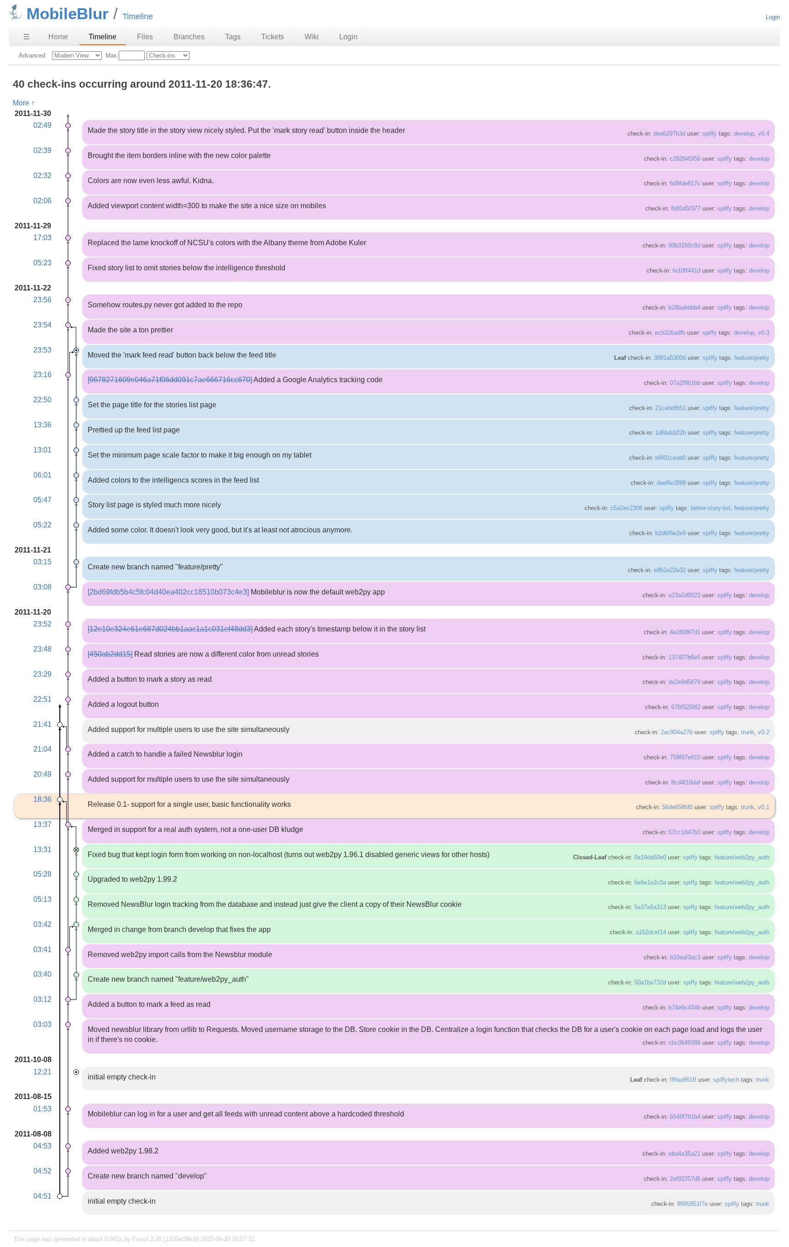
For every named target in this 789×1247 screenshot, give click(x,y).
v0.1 (763, 807)
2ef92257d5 (685, 1178)
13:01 (42, 450)
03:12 (42, 999)
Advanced (32, 55)
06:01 (42, 475)
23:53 (42, 350)
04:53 (42, 1146)
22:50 (42, 400)
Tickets (272, 37)
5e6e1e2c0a (650, 882)
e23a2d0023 (684, 595)
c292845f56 (685, 158)
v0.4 (763, 133)
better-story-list (711, 508)
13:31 (42, 849)
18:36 (42, 799)
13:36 (42, 425)
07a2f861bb (685, 382)
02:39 (42, 150)
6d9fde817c (685, 183)
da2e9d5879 (684, 682)
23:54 (42, 325)
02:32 (42, 175)
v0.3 (763, 332)
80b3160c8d (684, 245)
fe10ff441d (686, 270)
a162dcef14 (651, 932)
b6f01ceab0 (670, 457)
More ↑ (24, 103)
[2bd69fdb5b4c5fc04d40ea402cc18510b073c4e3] (168, 592)
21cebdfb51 (670, 408)
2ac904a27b (677, 732)
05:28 (42, 874)
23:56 (42, 300)
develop (744, 133)
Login (773, 17)
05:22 (42, 525)
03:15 (42, 562)
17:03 (42, 238)
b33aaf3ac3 (685, 957)
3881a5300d (670, 357)
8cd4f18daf (685, 782)
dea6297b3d (669, 133)
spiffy (709, 133)
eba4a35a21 (684, 1153)
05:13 (42, 899)
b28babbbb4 (684, 307)
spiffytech (726, 1079)
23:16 (42, 375)
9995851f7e (692, 1203)
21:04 (42, 749)
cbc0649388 (684, 1042)
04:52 (42, 1171)
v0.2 (763, 732)
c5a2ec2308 (626, 508)
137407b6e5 (684, 657)
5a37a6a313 (650, 907)
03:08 (42, 587)
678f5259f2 (685, 707)
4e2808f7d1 (685, 632)
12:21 (42, 1072)
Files (145, 37)
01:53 (42, 1109)
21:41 (42, 724)
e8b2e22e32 (670, 570)
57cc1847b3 (684, 832)
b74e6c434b (684, 1007)
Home (58, 37)
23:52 (42, 624)
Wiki (312, 37)
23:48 (42, 649)
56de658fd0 (677, 807)
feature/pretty (751, 357)
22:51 (42, 699)
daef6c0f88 (671, 482)
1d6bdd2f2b (670, 432)
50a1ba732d (650, 982)
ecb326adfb (670, 332)
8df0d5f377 (685, 208)
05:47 (42, 500)
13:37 (42, 824)
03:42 (42, 924)
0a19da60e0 (650, 857)
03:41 (42, 949)
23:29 (42, 674)
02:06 (42, 201)
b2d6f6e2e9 (670, 533)
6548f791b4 (685, 1116)
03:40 (42, 974)
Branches (189, 37)
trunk (747, 732)
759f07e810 (685, 757)
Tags (233, 37)
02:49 (42, 125)
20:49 (42, 774)
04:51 (42, 1196)
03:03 (42, 1024)
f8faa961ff (683, 1079)
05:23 (42, 263)
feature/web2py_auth (742, 857)
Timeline (102, 37)
